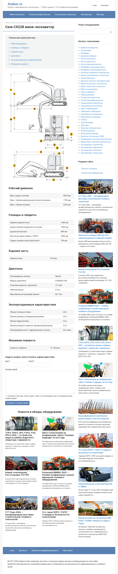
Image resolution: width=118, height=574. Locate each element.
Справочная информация (92, 173)
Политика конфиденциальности (45, 550)
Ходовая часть (17, 52)
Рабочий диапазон (19, 44)
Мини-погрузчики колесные (93, 86)
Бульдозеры (86, 50)
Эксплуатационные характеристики (26, 60)
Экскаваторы (86, 14)
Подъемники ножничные (91, 106)
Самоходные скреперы (91, 117)
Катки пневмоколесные (91, 64)
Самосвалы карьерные (91, 111)
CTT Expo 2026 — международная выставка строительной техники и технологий (19, 516)
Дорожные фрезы (89, 56)
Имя (7, 361)
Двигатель (15, 56)
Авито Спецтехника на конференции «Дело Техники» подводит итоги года (58, 435)
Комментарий (11, 369)
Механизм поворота (19, 64)
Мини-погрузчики (17, 14)
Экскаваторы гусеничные (92, 145)
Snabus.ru (15, 4)
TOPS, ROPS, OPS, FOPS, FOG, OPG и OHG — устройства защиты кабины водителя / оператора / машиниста (20, 436)
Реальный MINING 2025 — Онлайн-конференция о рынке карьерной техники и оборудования (58, 476)
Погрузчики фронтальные (39, 14)
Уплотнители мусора (89, 133)
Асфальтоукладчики (89, 48)
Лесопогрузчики (88, 78)
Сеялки (84, 120)
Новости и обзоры (89, 169)
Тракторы (100, 14)
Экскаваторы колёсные (91, 150)
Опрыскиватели (87, 92)
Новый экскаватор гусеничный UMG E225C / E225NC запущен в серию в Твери (94, 521)
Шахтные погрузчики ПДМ (92, 136)
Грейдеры (85, 53)
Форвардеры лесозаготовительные (96, 139)
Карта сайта (67, 550)
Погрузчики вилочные (90, 97)
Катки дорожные (88, 61)
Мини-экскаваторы (89, 89)
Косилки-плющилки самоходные (95, 72)
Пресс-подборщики (89, 109)
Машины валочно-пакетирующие (95, 81)
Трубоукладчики (88, 131)
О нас (94, 5)
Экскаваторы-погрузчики (65, 14)
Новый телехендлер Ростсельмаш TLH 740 (17, 473)
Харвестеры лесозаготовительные (96, 142)
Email (31, 361)
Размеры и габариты (20, 48)
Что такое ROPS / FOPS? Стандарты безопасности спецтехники (55, 514)
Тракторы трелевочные (91, 128)
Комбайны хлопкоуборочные (93, 70)
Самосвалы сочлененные (92, 114)
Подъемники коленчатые (92, 103)
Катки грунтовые (88, 59)
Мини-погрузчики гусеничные (94, 84)
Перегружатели (87, 95)
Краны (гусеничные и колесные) (95, 75)
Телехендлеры (87, 122)
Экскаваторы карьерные (91, 147)
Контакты (105, 5)
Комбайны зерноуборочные (93, 67)
